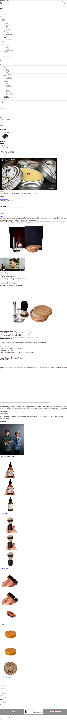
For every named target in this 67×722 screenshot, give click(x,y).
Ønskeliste (3, 15)
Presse (3, 101)
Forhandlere (7, 84)
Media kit (3, 707)
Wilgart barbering (4, 146)
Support (3, 88)
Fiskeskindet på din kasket (9, 95)
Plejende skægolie (4, 513)
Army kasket (7, 71)
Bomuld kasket (8, 91)
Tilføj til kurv (2, 143)
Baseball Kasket (8, 68)
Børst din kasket (6, 96)
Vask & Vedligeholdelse (7, 89)
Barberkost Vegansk (5, 568)
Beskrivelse (3, 145)
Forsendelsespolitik (4, 702)
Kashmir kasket (8, 92)
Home (1, 105)
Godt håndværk (4, 697)
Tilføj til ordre (2, 141)
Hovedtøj (5, 67)
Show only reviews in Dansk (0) (4, 199)
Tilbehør (5, 75)
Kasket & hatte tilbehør (9, 74)
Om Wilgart (3, 98)
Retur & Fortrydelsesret (9, 86)
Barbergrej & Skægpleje (9, 78)
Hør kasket (7, 90)
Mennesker (5, 99)
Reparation (7, 87)
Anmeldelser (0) (2, 194)
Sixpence (7, 69)
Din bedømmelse (2, 206)
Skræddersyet (6, 81)
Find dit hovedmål (6, 97)
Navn (1, 203)
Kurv (2, 102)
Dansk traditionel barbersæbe (6, 677)
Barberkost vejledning (5, 147)
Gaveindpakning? (2, 129)
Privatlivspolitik (4, 701)
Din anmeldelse (2, 213)
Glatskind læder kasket (9, 94)
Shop (2, 66)
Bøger (6, 80)
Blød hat (7, 72)
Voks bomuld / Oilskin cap (9, 93)
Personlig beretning (4, 706)
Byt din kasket (8, 85)
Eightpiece (7, 70)
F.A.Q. (2, 698)
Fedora (7, 83)
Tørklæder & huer (8, 77)
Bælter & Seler (8, 76)
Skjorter (7, 79)
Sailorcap (7, 82)
